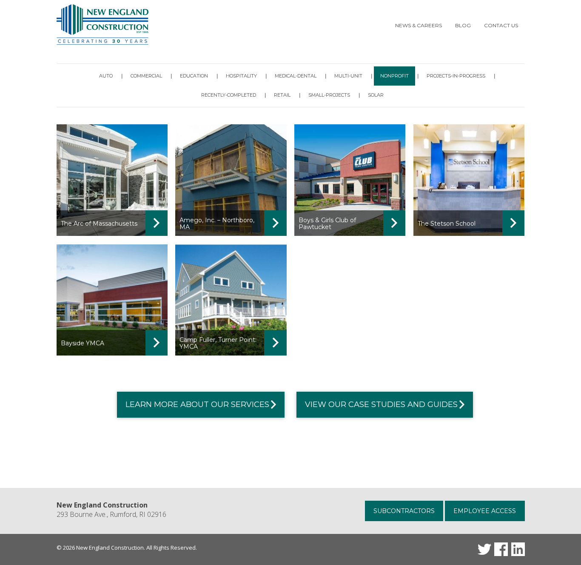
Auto (106, 76)
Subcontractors (404, 511)
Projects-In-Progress (456, 76)
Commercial (146, 76)
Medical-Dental (295, 76)
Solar (376, 95)
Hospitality (241, 76)
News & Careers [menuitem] (418, 25)
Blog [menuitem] (463, 25)
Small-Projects (329, 95)
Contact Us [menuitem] (501, 25)
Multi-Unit (348, 76)
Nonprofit (394, 76)
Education (194, 76)
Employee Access (484, 511)
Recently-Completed (228, 95)
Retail (282, 95)
